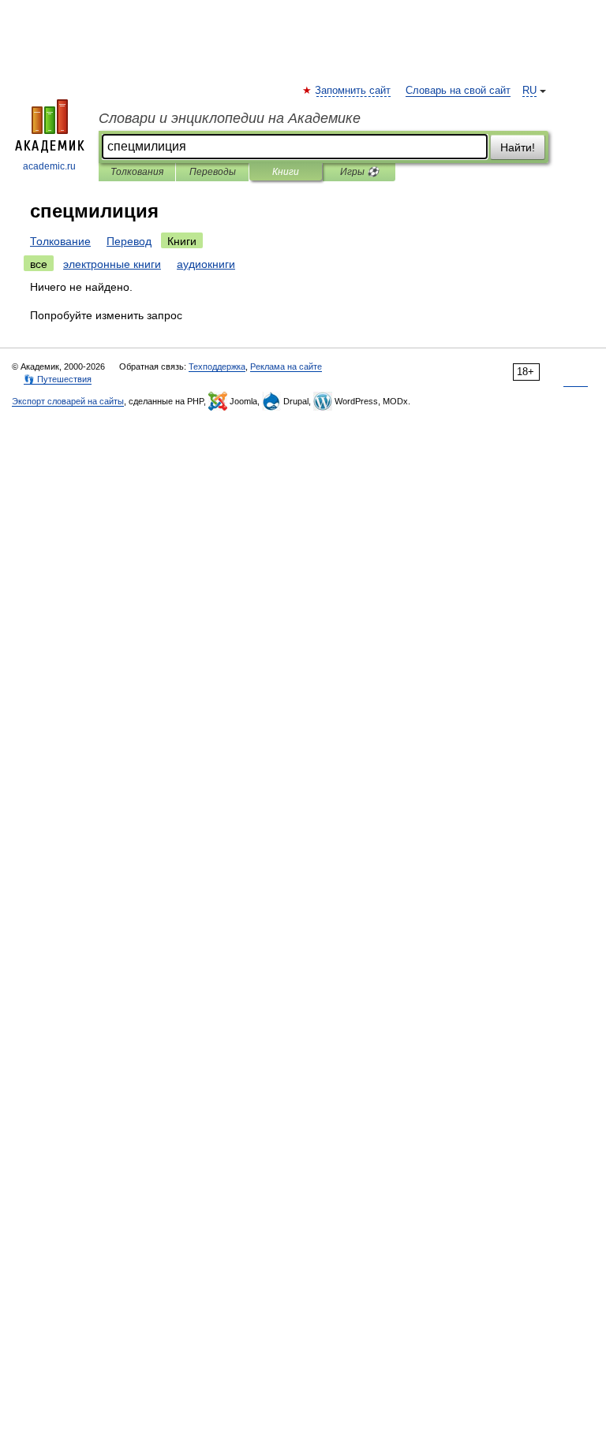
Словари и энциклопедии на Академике (230, 118)
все (38, 264)
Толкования (136, 171)
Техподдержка (217, 366)
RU (529, 90)
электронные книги (112, 264)
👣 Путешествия (58, 379)
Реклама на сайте (286, 366)
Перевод (129, 241)
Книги (285, 171)
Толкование (60, 241)
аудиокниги (206, 264)
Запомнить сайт (353, 90)
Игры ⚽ (359, 171)
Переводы (212, 171)
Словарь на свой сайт (458, 90)
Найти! (517, 147)
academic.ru (49, 166)
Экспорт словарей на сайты (68, 401)
